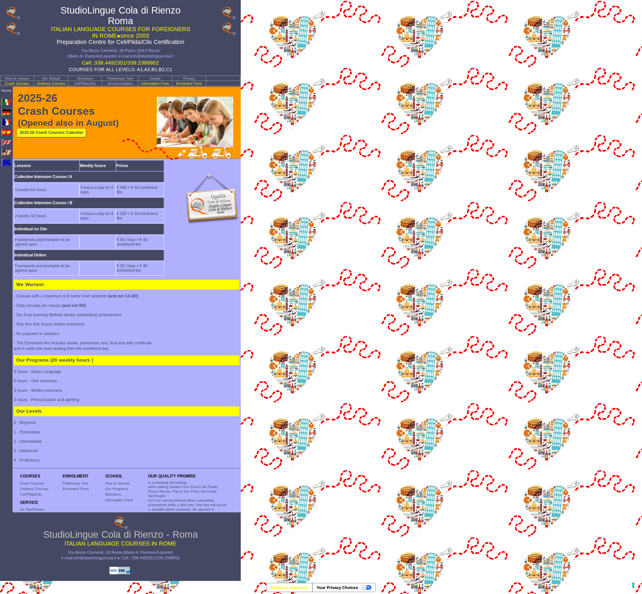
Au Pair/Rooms (32, 509)
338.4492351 (110, 63)
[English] (6, 145)
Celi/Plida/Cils (85, 83)
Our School (51, 78)
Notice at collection (289, 587)
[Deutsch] (6, 115)
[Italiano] (6, 105)
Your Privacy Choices (337, 587)
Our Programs (116, 489)
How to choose (17, 78)
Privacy (189, 78)
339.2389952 (143, 63)
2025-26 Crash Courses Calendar (51, 132)
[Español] (6, 135)
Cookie (155, 78)
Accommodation (120, 83)
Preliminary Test (120, 78)
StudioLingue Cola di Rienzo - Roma (120, 538)
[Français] (6, 125)
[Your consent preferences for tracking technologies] (633, 585)
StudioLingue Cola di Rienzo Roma (120, 25)
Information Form (155, 83)
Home (6, 90)
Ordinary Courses (51, 83)
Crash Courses (17, 83)
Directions (85, 78)
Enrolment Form (189, 83)
